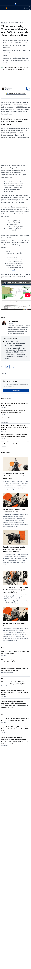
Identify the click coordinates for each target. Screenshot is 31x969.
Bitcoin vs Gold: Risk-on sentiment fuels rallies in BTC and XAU (15, 652)
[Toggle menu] (1, 8)
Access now (16, 390)
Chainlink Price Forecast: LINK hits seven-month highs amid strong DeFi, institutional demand (14, 427)
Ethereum (20, 130)
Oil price (10, 1)
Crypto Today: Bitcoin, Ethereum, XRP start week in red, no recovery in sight (15, 343)
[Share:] (28, 89)
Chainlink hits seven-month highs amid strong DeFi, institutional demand (14, 549)
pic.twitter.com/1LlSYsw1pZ (13, 265)
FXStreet (7, 89)
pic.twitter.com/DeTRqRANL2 (13, 227)
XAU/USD (17, 1)
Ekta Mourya (8, 87)
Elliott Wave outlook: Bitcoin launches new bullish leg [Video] (14, 669)
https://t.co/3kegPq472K (16, 263)
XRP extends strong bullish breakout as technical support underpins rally (15, 719)
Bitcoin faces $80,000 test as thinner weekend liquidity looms (14, 661)
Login (27, 8)
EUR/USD (24, 1)
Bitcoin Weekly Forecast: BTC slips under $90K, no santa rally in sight (16, 356)
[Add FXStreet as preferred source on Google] (16, 93)
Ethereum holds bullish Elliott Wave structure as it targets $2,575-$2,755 (14, 683)
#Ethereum (17, 225)
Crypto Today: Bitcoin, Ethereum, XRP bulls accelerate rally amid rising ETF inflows (15, 590)
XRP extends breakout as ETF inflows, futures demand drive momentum (14, 476)
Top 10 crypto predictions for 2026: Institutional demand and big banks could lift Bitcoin (15, 350)
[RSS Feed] (13, 367)
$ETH (14, 221)
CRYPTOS (4, 22)
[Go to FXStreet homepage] (5, 8)
